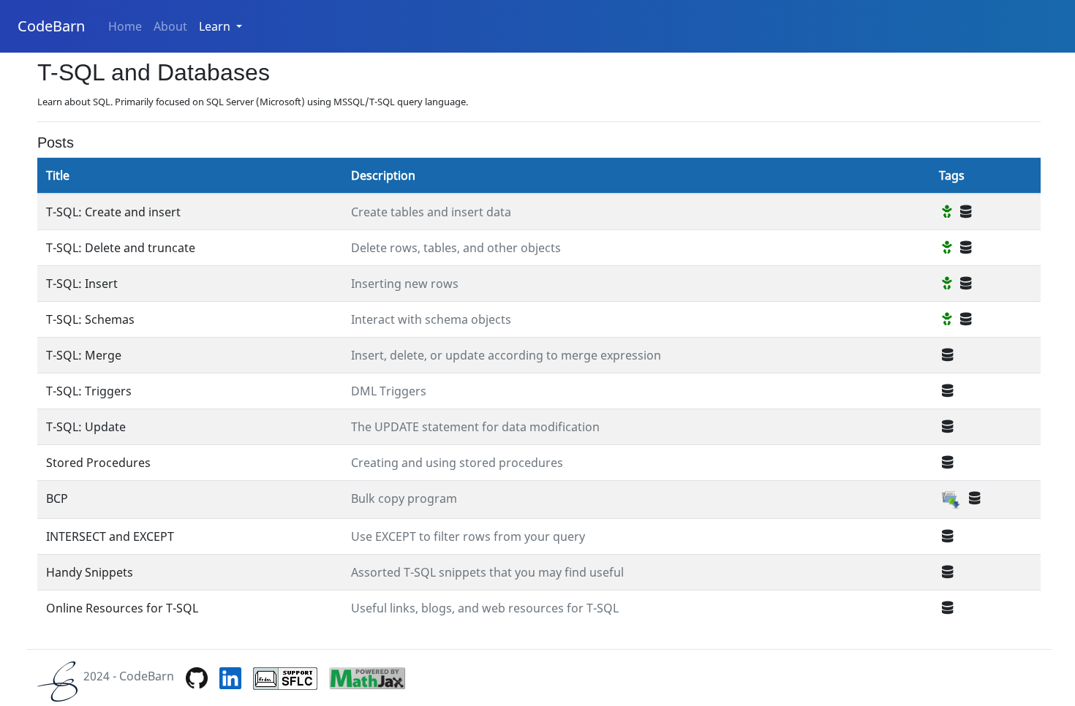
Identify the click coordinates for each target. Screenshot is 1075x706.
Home (125, 26)
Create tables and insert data (431, 212)
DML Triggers (388, 391)
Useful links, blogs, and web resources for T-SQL (485, 608)
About (170, 26)
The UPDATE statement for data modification (475, 427)
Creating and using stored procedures (457, 463)
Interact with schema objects (431, 319)
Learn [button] (216, 26)
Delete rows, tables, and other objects (456, 248)
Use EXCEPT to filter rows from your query (468, 536)
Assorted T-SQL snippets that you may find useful (487, 572)
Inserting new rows (405, 284)
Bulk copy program (404, 498)
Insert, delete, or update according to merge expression (506, 355)
